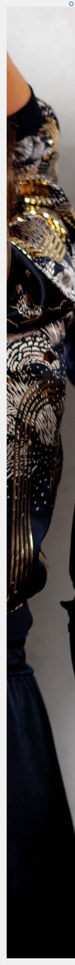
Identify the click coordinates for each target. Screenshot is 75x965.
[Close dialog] (71, 4)
